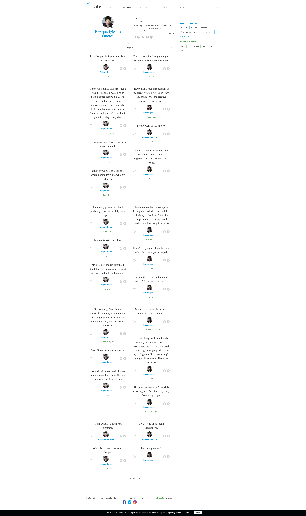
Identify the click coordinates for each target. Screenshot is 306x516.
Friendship (151, 329)
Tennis (108, 256)
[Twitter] (129, 502)
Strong (156, 412)
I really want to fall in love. (151, 125)
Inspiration (143, 329)
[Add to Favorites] (90, 68)
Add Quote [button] (160, 498)
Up (155, 239)
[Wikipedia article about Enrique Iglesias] (138, 37)
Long (106, 133)
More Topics (184, 50)
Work (151, 379)
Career (148, 117)
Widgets (169, 498)
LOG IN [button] (217, 7)
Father (105, 195)
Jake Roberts (208, 32)
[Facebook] (124, 502)
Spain (135, 18)
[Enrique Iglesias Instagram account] (151, 37)
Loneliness (159, 329)
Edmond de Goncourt (199, 27)
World (104, 342)
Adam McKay (186, 32)
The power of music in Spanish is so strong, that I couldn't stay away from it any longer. (151, 391)
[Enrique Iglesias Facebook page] (143, 37)
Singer (141, 18)
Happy (111, 133)
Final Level (114, 498)
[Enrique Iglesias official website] (134, 37)
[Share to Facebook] (121, 68)
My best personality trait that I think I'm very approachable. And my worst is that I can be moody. (108, 269)
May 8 (135, 21)
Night (149, 76)
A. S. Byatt (197, 32)
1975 (141, 21)
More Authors (185, 36)
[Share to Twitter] (124, 68)
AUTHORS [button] (127, 7)
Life (108, 76)
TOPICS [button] (111, 7)
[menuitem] (168, 47)
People (148, 239)
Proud (110, 195)
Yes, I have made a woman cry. (107, 350)
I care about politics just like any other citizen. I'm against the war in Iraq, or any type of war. (107, 375)
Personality (108, 289)
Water (105, 231)
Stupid (151, 268)
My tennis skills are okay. (107, 240)
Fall (151, 142)
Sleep (153, 76)
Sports (110, 231)
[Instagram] (135, 502)
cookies (119, 513)
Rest (112, 342)
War (107, 395)
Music (151, 179)
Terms (143, 498)
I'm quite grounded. (151, 448)
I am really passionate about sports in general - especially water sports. (107, 211)
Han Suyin (185, 27)
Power (151, 412)
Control (154, 117)
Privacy (150, 498)
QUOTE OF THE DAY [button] (147, 7)
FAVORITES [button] (166, 7)
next (139, 478)
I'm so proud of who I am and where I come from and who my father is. (108, 174)
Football (108, 162)
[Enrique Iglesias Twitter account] (147, 37)
